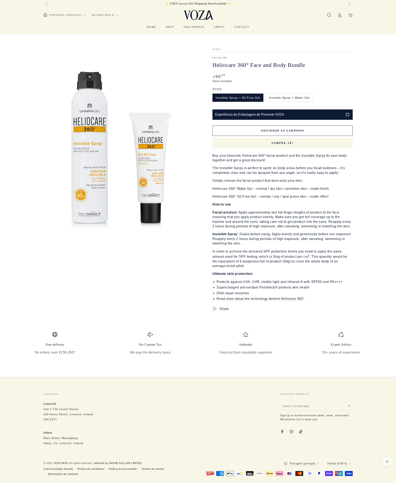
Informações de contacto (63, 474)
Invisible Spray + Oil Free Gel (238, 97)
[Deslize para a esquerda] (46, 3)
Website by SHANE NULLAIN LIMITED (118, 463)
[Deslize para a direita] (349, 3)
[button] (329, 15)
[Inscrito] (350, 405)
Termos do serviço (152, 469)
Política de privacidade (123, 469)
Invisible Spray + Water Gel (289, 97)
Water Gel (244, 188)
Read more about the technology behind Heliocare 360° (260, 298)
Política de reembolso (90, 469)
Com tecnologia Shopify (58, 469)
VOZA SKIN (61, 463)
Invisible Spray (313, 155)
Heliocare (219, 58)
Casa (215, 49)
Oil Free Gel (246, 196)
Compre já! (282, 143)
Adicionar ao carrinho (282, 130)
